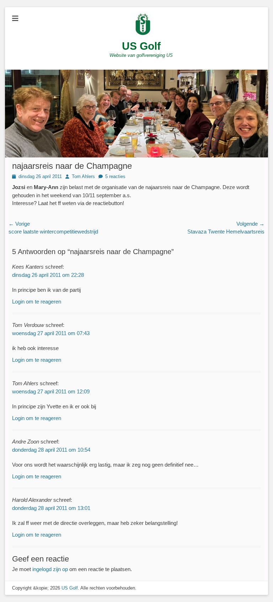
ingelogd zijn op (50, 569)
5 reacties (115, 176)
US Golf (141, 46)
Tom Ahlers (83, 176)
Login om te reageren (36, 302)
